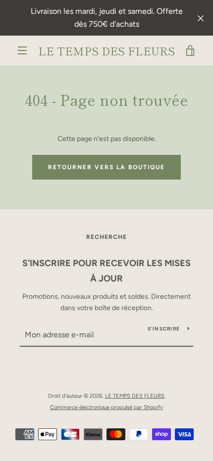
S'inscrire (164, 328)
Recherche (106, 236)
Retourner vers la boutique (106, 167)
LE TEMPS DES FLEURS (106, 50)
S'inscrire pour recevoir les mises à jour (106, 271)
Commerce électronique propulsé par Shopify (106, 407)
